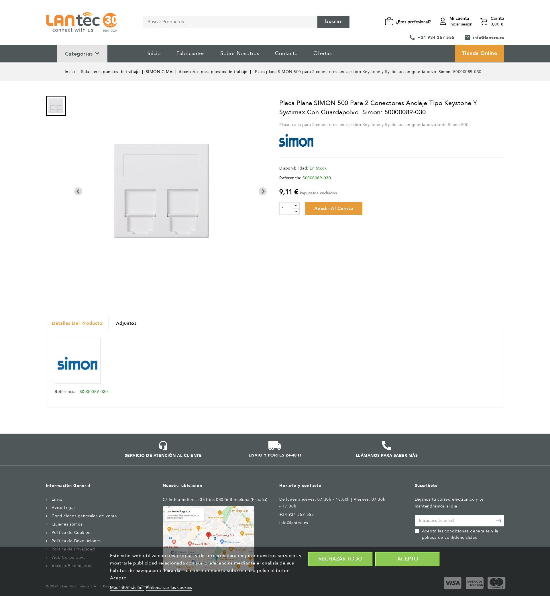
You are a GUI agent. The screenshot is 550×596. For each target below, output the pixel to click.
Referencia (65, 391)
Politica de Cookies (71, 532)
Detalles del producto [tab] (77, 323)
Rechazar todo (340, 558)
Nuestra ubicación (182, 485)
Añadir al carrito (333, 208)
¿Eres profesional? (413, 22)
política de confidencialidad (450, 537)
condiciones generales (467, 531)
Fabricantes (190, 53)
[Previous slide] (78, 191)
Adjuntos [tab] (126, 323)
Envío (57, 499)
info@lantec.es (488, 37)
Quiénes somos (67, 524)
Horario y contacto (300, 485)
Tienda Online (479, 53)
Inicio (154, 53)
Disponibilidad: (294, 168)
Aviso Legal (63, 507)
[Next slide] (263, 191)
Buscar (333, 21)
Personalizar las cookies (169, 587)
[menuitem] (56, 106)
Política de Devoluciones (76, 541)
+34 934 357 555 (436, 37)
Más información (127, 587)
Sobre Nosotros (239, 53)
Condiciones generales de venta (84, 516)
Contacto (286, 53)
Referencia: (290, 178)
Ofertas (322, 53)
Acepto (407, 558)
